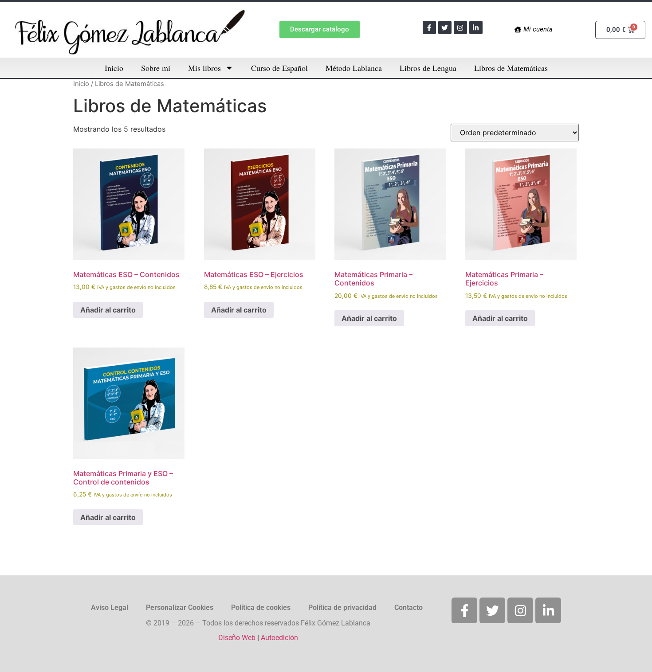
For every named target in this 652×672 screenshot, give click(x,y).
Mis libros (204, 68)
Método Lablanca (354, 68)
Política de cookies (261, 607)
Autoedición (279, 637)
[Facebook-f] (429, 27)
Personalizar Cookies (179, 607)
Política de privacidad (342, 607)
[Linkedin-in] (476, 27)
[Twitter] (445, 27)
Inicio (114, 68)
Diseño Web (236, 637)
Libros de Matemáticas (511, 68)
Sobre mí (155, 68)
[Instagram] (460, 27)
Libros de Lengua (428, 68)
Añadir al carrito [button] (108, 309)
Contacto (408, 607)
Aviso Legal (109, 607)
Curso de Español (279, 68)
